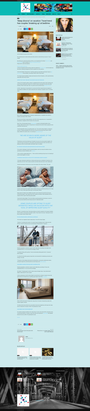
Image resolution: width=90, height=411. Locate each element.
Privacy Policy (19, 62)
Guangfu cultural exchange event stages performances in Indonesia (67, 38)
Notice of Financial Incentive (35, 62)
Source (18, 317)
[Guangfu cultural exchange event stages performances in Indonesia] (58, 38)
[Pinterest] (29, 29)
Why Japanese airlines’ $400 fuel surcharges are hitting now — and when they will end (22, 358)
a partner (33, 150)
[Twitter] (27, 29)
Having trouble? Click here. (22, 66)
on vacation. (45, 276)
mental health (33, 123)
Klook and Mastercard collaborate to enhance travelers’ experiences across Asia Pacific (67, 49)
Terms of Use (47, 60)
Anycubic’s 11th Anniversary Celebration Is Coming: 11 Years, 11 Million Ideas (67, 43)
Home (18, 16)
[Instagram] (59, 397)
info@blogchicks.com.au (40, 400)
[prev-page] (17, 361)
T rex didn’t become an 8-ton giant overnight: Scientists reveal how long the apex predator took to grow (47, 358)
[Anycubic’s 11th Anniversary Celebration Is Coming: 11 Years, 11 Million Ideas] (58, 44)
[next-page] (19, 361)
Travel (21, 16)
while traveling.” (43, 261)
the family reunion (47, 85)
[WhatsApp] (32, 29)
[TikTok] (62, 397)
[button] (71, 14)
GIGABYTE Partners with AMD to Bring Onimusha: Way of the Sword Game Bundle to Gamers (67, 55)
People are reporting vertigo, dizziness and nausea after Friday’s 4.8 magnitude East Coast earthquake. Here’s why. (64, 66)
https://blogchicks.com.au (29, 338)
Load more (64, 59)
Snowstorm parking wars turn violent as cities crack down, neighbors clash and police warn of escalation (35, 358)
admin (20, 26)
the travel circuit (43, 67)
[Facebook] (25, 29)
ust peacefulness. (39, 131)
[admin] (18, 26)
